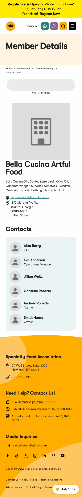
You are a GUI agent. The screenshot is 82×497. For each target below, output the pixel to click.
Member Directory (44, 68)
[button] (54, 26)
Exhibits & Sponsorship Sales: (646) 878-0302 (42, 409)
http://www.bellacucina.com (29, 197)
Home (9, 68)
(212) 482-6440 (22, 377)
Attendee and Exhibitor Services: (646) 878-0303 (41, 418)
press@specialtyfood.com (29, 445)
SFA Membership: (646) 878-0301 (34, 402)
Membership (23, 68)
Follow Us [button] (32, 26)
